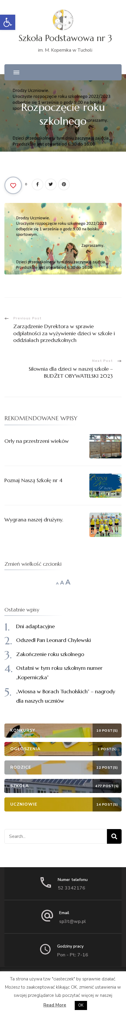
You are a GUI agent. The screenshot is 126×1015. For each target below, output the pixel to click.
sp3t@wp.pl (72, 921)
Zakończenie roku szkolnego (50, 654)
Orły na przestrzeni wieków (36, 441)
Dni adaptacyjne (35, 626)
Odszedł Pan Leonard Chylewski (53, 640)
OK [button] (81, 1005)
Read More (54, 1005)
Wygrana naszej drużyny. (33, 519)
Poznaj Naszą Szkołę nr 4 (33, 480)
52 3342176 (71, 888)
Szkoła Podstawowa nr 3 (65, 38)
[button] (7, 22)
